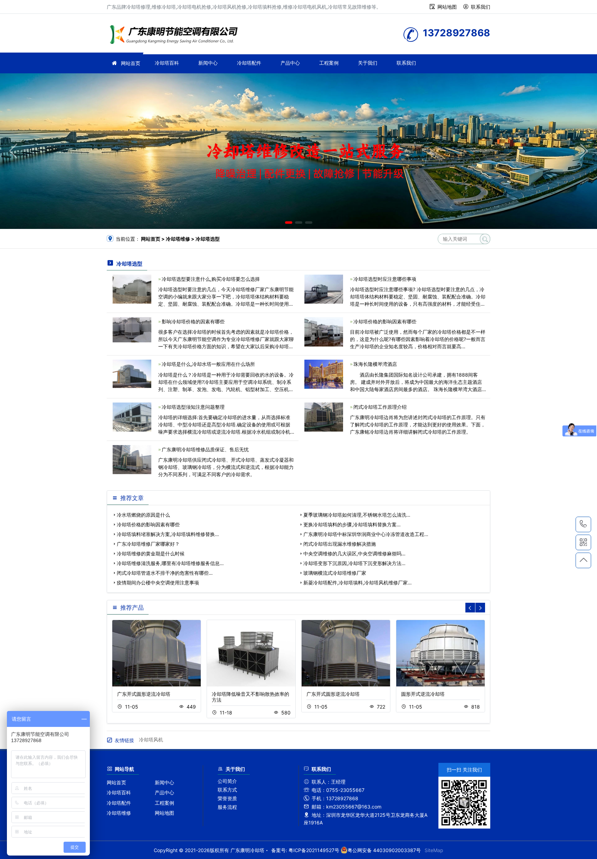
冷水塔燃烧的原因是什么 (143, 515)
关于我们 (367, 63)
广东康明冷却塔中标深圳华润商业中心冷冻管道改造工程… (365, 534)
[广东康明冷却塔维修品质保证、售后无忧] (132, 459)
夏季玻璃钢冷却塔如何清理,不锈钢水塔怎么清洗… (356, 515)
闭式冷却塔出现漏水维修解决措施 (339, 544)
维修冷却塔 (176, 35)
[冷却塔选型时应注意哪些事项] (323, 289)
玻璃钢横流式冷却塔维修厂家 (334, 573)
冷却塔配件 (249, 63)
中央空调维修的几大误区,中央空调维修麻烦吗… (354, 553)
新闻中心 (208, 63)
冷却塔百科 (167, 63)
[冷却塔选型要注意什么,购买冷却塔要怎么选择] (132, 289)
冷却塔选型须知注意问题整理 (193, 407)
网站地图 (447, 7)
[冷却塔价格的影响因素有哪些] (323, 331)
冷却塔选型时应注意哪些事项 (384, 279)
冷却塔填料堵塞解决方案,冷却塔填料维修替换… (168, 534)
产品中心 (290, 63)
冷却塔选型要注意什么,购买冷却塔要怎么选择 (211, 279)
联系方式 (227, 790)
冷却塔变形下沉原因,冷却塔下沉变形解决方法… (354, 563)
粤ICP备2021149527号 (313, 850)
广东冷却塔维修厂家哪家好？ (148, 544)
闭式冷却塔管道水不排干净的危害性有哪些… (165, 573)
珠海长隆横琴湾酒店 (375, 364)
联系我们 (480, 7)
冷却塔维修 (119, 813)
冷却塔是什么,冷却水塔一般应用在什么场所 (208, 364)
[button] (288, 222)
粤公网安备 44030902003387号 (384, 850)
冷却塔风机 (151, 739)
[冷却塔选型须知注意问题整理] (132, 416)
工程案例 (329, 63)
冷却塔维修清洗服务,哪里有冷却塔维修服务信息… (170, 563)
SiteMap (434, 850)
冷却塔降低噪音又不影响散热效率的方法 (250, 697)
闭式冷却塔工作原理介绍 (380, 407)
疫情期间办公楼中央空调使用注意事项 (158, 582)
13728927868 (583, 524)
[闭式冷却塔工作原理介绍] (323, 416)
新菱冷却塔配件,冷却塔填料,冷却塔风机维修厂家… (357, 582)
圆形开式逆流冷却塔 (423, 694)
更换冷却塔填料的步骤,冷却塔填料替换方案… (352, 524)
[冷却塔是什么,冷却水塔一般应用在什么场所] (132, 373)
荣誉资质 (227, 798)
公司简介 (227, 781)
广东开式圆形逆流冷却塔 (143, 694)
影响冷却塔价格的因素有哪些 (193, 321)
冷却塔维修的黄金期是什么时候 (150, 553)
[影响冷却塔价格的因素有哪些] (132, 329)
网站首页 (130, 63)
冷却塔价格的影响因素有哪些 (384, 321)
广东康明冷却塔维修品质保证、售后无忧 (205, 449)
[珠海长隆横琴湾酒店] (323, 374)
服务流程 (227, 807)
